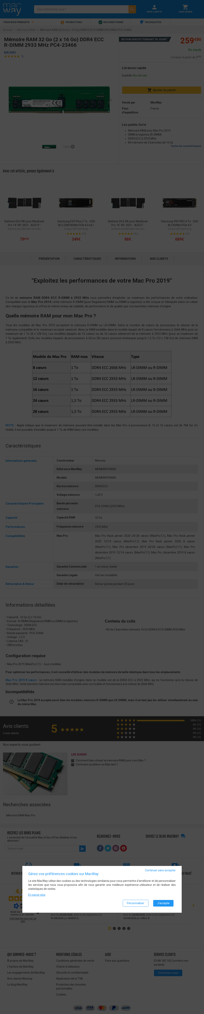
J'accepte (163, 903)
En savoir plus (36, 894)
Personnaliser (135, 903)
